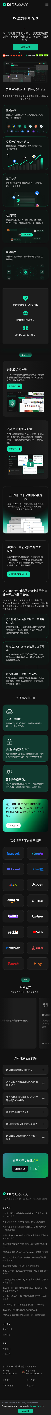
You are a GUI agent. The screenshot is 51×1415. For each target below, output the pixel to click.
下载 (35, 1168)
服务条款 (6, 1380)
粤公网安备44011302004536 (34, 1372)
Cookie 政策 (8, 1385)
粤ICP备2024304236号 (10, 1372)
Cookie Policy (36, 1406)
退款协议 (31, 1385)
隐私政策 (31, 1380)
